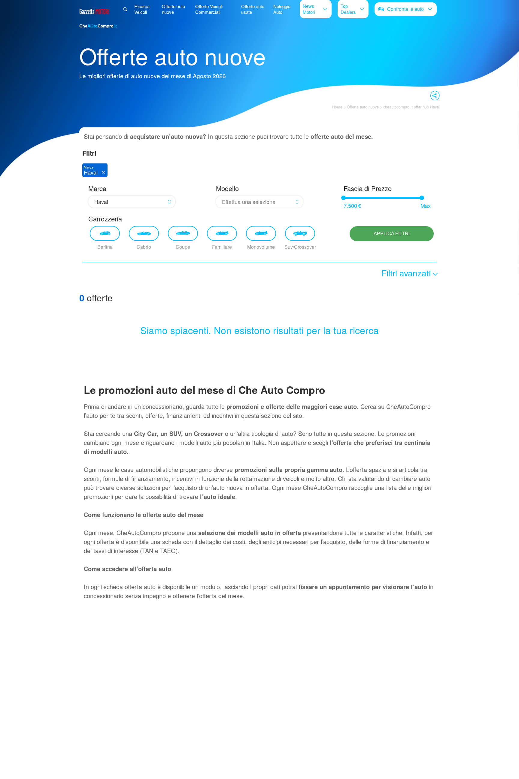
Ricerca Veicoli (142, 9)
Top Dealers (348, 9)
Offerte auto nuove (173, 9)
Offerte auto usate (252, 9)
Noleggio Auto (281, 9)
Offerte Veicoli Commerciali (209, 9)
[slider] (343, 198)
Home (337, 107)
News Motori (309, 9)
